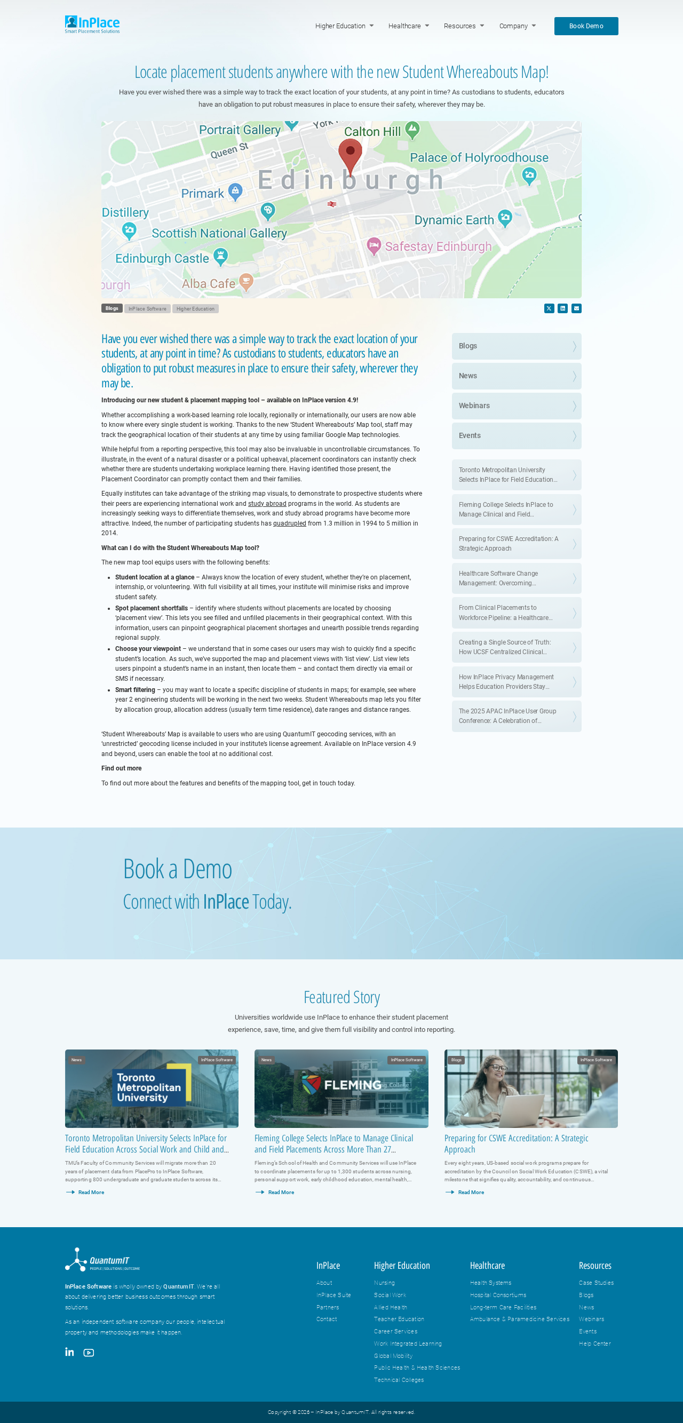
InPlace (328, 1265)
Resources (460, 26)
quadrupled (289, 523)
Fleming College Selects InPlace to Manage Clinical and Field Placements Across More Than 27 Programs (334, 1149)
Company (513, 26)
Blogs (112, 308)
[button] (549, 308)
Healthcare (404, 26)
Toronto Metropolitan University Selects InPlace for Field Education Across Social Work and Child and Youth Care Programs (146, 1149)
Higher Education (340, 26)
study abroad (267, 503)
